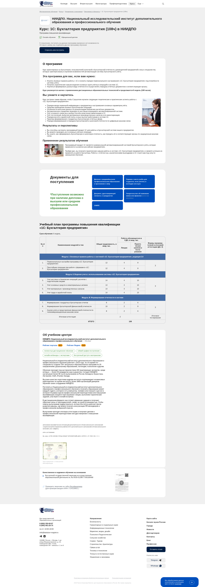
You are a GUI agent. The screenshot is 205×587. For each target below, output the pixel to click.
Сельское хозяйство (98, 538)
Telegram (154, 560)
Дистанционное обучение (48, 11)
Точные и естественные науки (102, 554)
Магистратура (101, 4)
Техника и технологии (98, 551)
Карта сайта (152, 518)
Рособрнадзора (76, 486)
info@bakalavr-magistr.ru (49, 532)
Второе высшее (86, 4)
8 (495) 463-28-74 (46, 525)
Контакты (151, 537)
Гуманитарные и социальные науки (104, 525)
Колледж (64, 4)
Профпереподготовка (118, 4)
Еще (139, 4)
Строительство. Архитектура (101, 544)
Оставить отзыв (156, 549)
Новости (150, 529)
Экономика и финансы (92, 11)
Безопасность (95, 522)
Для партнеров (153, 533)
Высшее (73, 4)
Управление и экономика (73, 11)
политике (178, 584)
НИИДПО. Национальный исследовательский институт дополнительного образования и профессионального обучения (107, 20)
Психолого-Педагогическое (101, 534)
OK (192, 582)
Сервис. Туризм (96, 541)
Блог (149, 540)
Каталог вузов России (156, 522)
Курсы (132, 4)
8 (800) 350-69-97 (46, 523)
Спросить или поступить (54, 50)
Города (150, 526)
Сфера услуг (95, 547)
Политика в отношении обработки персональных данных (91, 578)
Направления (95, 518)
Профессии (152, 544)
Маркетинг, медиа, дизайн (100, 531)
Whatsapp (154, 566)
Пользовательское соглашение (121, 578)
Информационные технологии (102, 528)
